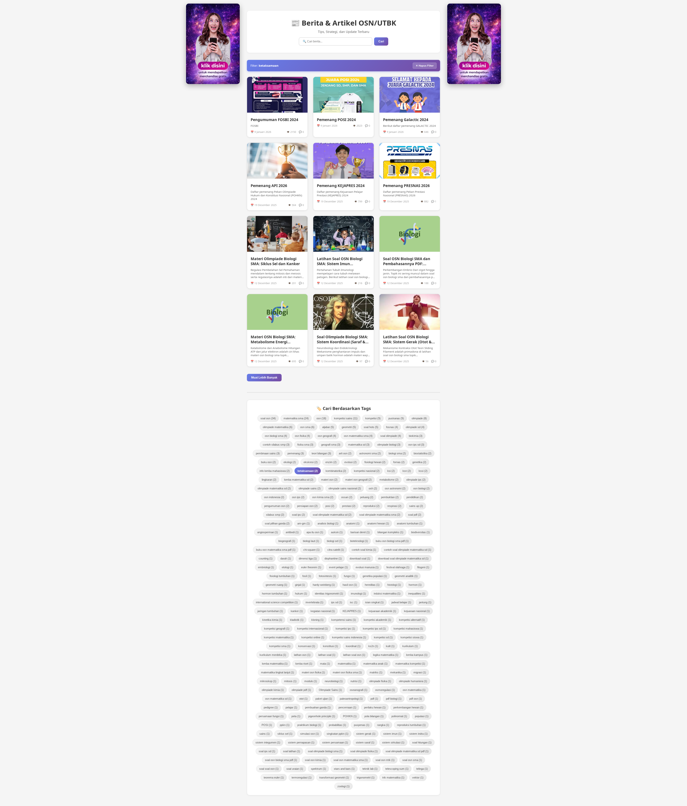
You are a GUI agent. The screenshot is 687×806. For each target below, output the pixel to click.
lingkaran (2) (269, 479)
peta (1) (295, 716)
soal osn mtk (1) (385, 759)
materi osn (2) (329, 479)
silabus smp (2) (275, 514)
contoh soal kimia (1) (364, 549)
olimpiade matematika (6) (277, 427)
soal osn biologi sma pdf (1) (281, 759)
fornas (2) (399, 462)
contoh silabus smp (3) (276, 444)
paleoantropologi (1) (351, 698)
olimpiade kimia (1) (273, 689)
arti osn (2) (345, 453)
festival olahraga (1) (397, 567)
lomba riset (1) (303, 663)
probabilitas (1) (337, 724)
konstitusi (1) (330, 646)
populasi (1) (421, 716)
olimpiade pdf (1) (301, 689)
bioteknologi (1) (359, 540)
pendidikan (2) (414, 497)
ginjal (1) (300, 584)
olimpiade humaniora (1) (413, 681)
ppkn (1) (284, 724)
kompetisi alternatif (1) (412, 619)
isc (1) (353, 602)
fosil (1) (306, 576)
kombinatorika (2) (336, 470)
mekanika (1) (398, 672)
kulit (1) (390, 646)
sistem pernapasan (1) (301, 742)
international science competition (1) (277, 602)
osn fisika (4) (302, 435)
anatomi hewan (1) (378, 523)
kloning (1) (317, 619)
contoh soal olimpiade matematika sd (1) (407, 549)
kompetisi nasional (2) (366, 470)
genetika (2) (419, 462)
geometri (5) (349, 427)
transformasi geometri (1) (334, 777)
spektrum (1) (318, 768)
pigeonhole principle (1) (321, 716)
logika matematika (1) (385, 654)
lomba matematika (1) (275, 663)
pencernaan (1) (347, 707)
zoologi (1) (343, 786)
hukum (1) (301, 593)
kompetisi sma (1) (279, 646)
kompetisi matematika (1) (279, 637)
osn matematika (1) (414, 689)
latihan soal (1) (326, 654)
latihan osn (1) (302, 654)
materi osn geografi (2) (358, 479)
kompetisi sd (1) (383, 637)
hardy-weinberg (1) (324, 584)
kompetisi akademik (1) (377, 619)
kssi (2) (423, 470)
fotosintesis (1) (327, 576)
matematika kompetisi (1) (410, 663)
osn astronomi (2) (395, 488)
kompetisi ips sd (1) (374, 628)
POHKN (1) (350, 716)
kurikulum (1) (410, 646)
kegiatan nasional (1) (323, 611)
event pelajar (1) (338, 567)
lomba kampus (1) (416, 654)
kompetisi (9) (373, 418)
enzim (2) (331, 462)
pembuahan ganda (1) (318, 707)
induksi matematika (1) (387, 593)
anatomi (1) (352, 523)
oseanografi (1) (358, 689)
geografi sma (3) (330, 444)
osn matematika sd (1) (278, 698)
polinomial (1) (399, 716)
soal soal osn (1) (269, 768)
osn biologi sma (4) (276, 435)
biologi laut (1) (311, 540)
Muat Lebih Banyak (264, 377)
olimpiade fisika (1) (380, 681)
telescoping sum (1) (396, 768)
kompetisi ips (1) (345, 628)
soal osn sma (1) (412, 759)
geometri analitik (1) (406, 576)
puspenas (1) (361, 724)
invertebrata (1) (314, 602)
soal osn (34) (268, 418)
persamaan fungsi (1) (271, 716)
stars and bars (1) (344, 768)
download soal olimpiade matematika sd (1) (403, 558)
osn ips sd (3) (416, 444)
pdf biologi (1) (393, 698)
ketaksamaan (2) (308, 470)
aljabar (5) (328, 427)
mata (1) (325, 663)
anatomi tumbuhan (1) (409, 523)
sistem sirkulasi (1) (393, 742)
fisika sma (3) (305, 444)
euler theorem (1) (311, 567)
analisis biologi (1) (328, 523)
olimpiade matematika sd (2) (274, 488)
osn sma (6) (307, 427)
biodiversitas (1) (420, 532)
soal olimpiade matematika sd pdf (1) (407, 751)
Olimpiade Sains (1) (330, 689)
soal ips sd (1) (267, 751)
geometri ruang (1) (276, 584)
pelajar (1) (291, 707)
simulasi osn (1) (309, 733)
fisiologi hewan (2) (374, 462)
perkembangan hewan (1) (408, 707)
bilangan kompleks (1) (390, 532)
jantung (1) (425, 602)
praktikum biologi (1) (309, 724)
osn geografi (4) (327, 435)
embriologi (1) (266, 567)
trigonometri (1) (365, 777)
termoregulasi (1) (301, 777)
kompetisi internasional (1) (312, 628)
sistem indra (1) (418, 733)
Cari (381, 41)
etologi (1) (287, 567)
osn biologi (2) (421, 488)
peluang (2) (366, 497)
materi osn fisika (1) (313, 672)
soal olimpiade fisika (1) (364, 751)
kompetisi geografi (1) (276, 628)
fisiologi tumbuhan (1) (282, 576)
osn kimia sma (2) (322, 497)
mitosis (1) (290, 681)
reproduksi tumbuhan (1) (411, 724)
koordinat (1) (353, 646)
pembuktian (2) (390, 497)
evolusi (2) (350, 462)
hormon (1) (415, 584)
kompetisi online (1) (312, 637)
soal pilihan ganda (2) (277, 523)
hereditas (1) (372, 584)
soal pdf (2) (414, 514)
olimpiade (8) (419, 418)
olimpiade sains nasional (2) (344, 488)
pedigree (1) (271, 707)
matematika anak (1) (375, 663)
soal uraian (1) (294, 768)
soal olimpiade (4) (390, 435)
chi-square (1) (311, 549)
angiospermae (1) (267, 532)
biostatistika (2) (422, 453)
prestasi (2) (348, 505)
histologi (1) (394, 584)
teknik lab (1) (369, 768)
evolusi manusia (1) (367, 567)
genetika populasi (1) (375, 576)
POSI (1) (267, 724)
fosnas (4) (392, 427)
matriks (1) (376, 672)
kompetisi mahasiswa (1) (408, 628)
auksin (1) (337, 532)
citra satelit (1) (335, 549)
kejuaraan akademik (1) (382, 611)
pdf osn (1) (415, 698)
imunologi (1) (358, 593)
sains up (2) (416, 505)
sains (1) (264, 733)
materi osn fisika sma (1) (347, 672)
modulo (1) (310, 681)
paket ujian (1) (323, 698)
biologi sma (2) (397, 453)
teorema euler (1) (274, 777)
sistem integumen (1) (267, 742)
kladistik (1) (296, 619)
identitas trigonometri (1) (329, 593)
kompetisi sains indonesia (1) (349, 637)
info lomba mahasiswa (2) (275, 470)
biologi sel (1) (334, 540)
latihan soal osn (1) (354, 654)
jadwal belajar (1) (401, 602)
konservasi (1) (306, 646)
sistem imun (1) (392, 733)
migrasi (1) (419, 672)
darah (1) (285, 558)
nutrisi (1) (355, 681)
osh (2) (373, 488)
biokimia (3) (415, 435)
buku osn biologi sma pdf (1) (392, 540)
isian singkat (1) (374, 602)
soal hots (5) (371, 427)
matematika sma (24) (296, 418)
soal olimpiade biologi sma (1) (325, 751)
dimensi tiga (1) (308, 558)
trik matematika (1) (393, 777)
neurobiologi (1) (334, 681)
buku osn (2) (268, 462)
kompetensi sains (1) (343, 619)
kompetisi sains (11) (345, 418)
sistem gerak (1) (365, 733)
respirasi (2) (394, 505)
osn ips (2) (298, 497)
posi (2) (329, 505)
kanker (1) (297, 611)
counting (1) (265, 558)
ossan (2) (346, 497)
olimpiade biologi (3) (388, 444)
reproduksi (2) (371, 505)
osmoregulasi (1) (385, 689)
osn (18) (321, 418)
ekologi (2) (290, 462)
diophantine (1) (333, 558)
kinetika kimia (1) (272, 619)
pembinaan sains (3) (268, 453)
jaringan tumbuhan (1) (270, 611)
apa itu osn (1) (314, 532)
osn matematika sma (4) (358, 435)
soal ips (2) (298, 514)
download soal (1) (360, 558)
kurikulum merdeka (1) (273, 654)
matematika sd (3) (358, 444)
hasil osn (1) (350, 584)
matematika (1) (346, 663)
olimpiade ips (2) (415, 479)
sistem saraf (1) (365, 742)
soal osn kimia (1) (315, 759)
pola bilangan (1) (374, 716)
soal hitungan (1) (422, 742)
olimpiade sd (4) (415, 427)
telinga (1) (422, 768)
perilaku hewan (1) (375, 707)
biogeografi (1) (286, 540)
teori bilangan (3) (321, 453)
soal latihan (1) (291, 751)
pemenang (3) (296, 453)
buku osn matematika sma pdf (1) (275, 549)
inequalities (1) (416, 593)
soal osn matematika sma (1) (350, 759)
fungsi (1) (349, 576)
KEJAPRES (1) (352, 611)
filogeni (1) (423, 567)
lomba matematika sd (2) (298, 479)
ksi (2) (391, 470)
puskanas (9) (396, 418)
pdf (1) (374, 698)
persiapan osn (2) (307, 505)
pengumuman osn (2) (276, 505)
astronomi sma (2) (370, 453)
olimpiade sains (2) (310, 488)
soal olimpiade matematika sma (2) (379, 514)
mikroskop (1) (268, 681)
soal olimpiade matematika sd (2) (332, 514)
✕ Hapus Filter (424, 65)
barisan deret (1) (360, 532)
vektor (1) (417, 777)
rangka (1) (383, 724)
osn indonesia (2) (274, 497)
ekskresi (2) (311, 462)
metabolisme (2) (388, 479)
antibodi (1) (292, 532)
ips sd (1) (336, 602)
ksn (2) (407, 470)
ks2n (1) (373, 646)
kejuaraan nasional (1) (417, 611)
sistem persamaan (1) (335, 742)
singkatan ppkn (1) (337, 733)
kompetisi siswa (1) (412, 637)
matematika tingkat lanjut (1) (277, 672)
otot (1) (303, 698)
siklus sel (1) (284, 733)
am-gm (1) (303, 523)
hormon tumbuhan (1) (274, 593)
